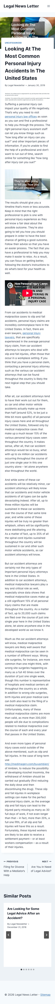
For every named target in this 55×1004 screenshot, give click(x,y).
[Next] (46, 935)
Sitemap (45, 994)
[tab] (21, 969)
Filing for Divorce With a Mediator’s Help (14, 868)
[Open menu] (48, 6)
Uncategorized (13, 43)
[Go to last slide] (8, 935)
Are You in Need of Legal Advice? (41, 866)
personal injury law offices (21, 116)
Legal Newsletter (16, 85)
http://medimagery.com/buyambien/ (27, 764)
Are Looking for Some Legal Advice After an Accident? (23, 913)
